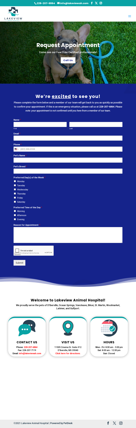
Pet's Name (20, 155)
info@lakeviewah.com (30, 353)
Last (71, 129)
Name (17, 120)
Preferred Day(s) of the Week (29, 177)
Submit (19, 262)
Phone (18, 144)
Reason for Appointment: (27, 225)
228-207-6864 (46, 3)
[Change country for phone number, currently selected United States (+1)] (17, 149)
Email (17, 133)
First (15, 129)
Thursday (21, 193)
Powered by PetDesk (61, 423)
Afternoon (21, 215)
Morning (21, 211)
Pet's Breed (20, 166)
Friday (20, 198)
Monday (21, 181)
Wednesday (22, 189)
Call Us (68, 60)
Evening (20, 219)
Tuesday (21, 185)
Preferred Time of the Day (28, 207)
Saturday (21, 202)
